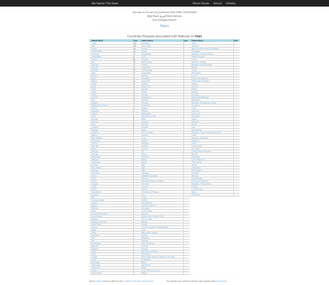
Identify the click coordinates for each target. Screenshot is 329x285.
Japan (93, 92)
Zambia (144, 95)
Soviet (93, 84)
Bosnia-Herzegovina (199, 78)
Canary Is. (195, 122)
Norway (94, 119)
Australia (94, 70)
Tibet (93, 254)
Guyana (144, 187)
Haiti (143, 165)
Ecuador (94, 195)
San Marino (145, 265)
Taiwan (194, 84)
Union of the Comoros (150, 270)
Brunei (194, 124)
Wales (93, 233)
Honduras (195, 195)
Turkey (94, 95)
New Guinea (96, 168)
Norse (143, 154)
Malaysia (94, 159)
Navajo (144, 162)
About (217, 3)
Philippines (95, 157)
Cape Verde (196, 162)
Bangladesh (146, 54)
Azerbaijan (195, 51)
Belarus (144, 222)
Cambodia (145, 81)
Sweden (94, 97)
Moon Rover (201, 3)
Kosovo (194, 76)
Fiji (142, 151)
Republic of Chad (148, 116)
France (94, 59)
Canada (94, 67)
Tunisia (94, 227)
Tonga (194, 70)
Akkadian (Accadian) (149, 176)
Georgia (94, 170)
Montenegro (196, 170)
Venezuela (95, 162)
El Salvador (146, 260)
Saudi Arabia (96, 273)
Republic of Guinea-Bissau (202, 54)
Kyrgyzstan (146, 73)
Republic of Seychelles (201, 184)
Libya (143, 138)
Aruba (193, 135)
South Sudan (196, 146)
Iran (92, 238)
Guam (194, 143)
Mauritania (195, 157)
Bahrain (194, 154)
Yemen (194, 165)
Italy (93, 62)
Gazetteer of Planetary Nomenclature (138, 281)
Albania (144, 111)
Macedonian (196, 130)
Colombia (95, 141)
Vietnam (144, 100)
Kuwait (194, 187)
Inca (143, 195)
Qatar (193, 43)
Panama (94, 208)
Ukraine (94, 113)
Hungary (94, 184)
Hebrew (94, 122)
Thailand (94, 132)
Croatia (94, 257)
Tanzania (195, 46)
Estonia (144, 76)
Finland (144, 65)
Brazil (93, 86)
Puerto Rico (146, 86)
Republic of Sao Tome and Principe (206, 132)
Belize (144, 262)
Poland (94, 143)
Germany (95, 65)
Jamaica (144, 135)
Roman (94, 76)
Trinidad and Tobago (150, 192)
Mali (93, 197)
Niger (143, 130)
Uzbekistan (145, 67)
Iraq (92, 241)
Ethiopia (94, 151)
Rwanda (194, 92)
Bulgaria (94, 249)
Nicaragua (95, 262)
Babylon (94, 246)
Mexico (94, 108)
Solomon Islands (148, 205)
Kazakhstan (95, 243)
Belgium (94, 219)
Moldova (145, 157)
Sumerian (145, 184)
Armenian (95, 235)
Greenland (195, 168)
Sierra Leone (146, 62)
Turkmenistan (146, 70)
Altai (143, 170)
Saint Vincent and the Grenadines (205, 49)
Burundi (144, 249)
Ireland (94, 81)
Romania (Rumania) (99, 214)
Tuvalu (144, 197)
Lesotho (144, 146)
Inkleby (231, 3)
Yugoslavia (95, 265)
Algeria (94, 205)
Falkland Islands (198, 57)
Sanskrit (144, 141)
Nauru (193, 192)
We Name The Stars (104, 3)
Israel (93, 211)
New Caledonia (147, 243)
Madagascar (146, 97)
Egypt (93, 78)
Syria (143, 57)
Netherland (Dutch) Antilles (152, 181)
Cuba (193, 108)
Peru (93, 100)
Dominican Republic (199, 181)
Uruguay (144, 59)
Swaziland (195, 116)
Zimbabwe (145, 254)
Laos (193, 127)
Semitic (144, 200)
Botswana (145, 43)
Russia (94, 49)
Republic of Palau (198, 62)
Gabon (194, 119)
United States (96, 51)
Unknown (195, 111)
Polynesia (145, 208)
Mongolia (145, 78)
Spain (93, 73)
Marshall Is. (196, 100)
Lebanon (145, 122)
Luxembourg (196, 189)
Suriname (195, 141)
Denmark (95, 146)
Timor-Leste (146, 219)
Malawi (144, 273)
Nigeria (94, 135)
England (94, 103)
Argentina (95, 111)
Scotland (95, 127)
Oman (93, 260)
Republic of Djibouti (199, 138)
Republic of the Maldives (201, 65)
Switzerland (96, 192)
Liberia (144, 92)
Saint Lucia (195, 113)
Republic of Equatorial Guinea (203, 103)
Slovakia (144, 127)
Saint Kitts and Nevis (149, 251)
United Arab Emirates (200, 81)
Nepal (93, 230)
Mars (164, 26)
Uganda (144, 241)
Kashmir (194, 86)
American (95, 54)
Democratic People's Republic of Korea (157, 257)
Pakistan (94, 130)
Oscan (194, 59)
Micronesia (195, 73)
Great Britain (96, 57)
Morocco (145, 178)
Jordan (94, 270)
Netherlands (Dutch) (99, 105)
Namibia (144, 89)
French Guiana (147, 132)
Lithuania (145, 173)
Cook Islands (146, 211)
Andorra (144, 246)
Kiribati (144, 224)
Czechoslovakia (97, 200)
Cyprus (144, 149)
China (93, 89)
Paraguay (145, 143)
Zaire (93, 116)
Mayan (144, 159)
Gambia (144, 124)
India (93, 124)
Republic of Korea (98, 222)
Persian (144, 49)
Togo (143, 230)
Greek (93, 43)
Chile (93, 178)
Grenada (195, 173)
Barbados (145, 238)
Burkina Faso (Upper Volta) (152, 216)
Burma (94, 176)
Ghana (144, 51)
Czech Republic (198, 159)
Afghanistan (146, 113)
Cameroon (95, 268)
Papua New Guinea (149, 233)
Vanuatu (144, 214)
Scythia (144, 84)
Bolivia (94, 181)
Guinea (144, 235)
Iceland (94, 203)
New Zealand (96, 138)
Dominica (195, 149)
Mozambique (96, 216)
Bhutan (194, 67)
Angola (144, 108)
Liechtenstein (196, 178)
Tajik (143, 168)
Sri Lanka (195, 95)
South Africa (96, 224)
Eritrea (194, 89)
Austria (94, 189)
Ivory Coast (146, 46)
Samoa (144, 189)
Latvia (93, 251)
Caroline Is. (196, 105)
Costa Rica (145, 105)
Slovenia (144, 103)
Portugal (94, 154)
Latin (93, 46)
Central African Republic (201, 151)
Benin (143, 119)
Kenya (93, 149)
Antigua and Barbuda (200, 97)
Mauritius (195, 176)
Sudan (93, 187)
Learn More (221, 281)
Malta (143, 268)
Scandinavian (146, 203)
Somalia (94, 165)
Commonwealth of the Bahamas (154, 227)
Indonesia (95, 173)
